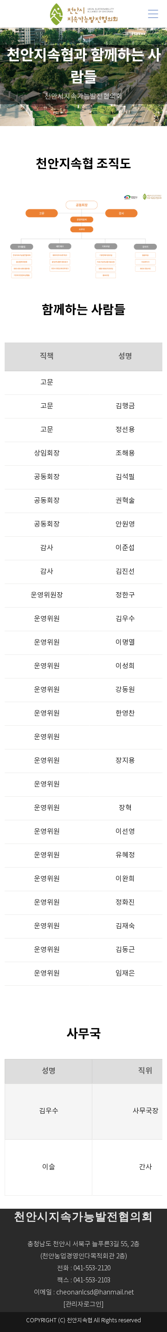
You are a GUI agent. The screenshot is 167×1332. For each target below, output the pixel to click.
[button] (83, 1304)
